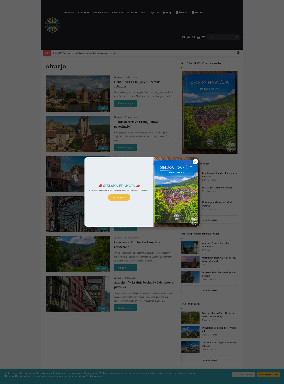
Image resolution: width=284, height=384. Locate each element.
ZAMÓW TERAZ (119, 197)
